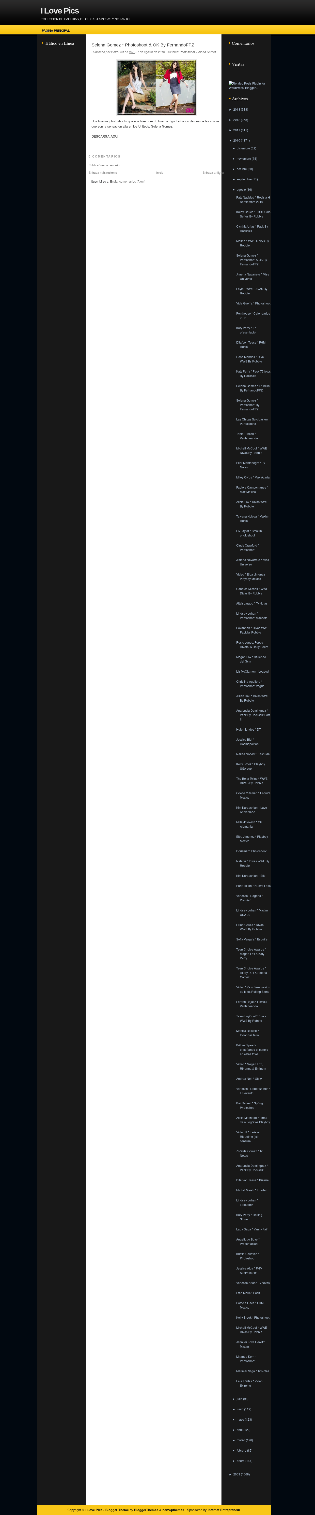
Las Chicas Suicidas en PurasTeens (252, 421)
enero (241, 1460)
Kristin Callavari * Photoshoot (247, 1256)
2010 (237, 140)
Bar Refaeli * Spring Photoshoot (249, 1105)
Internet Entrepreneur (224, 1510)
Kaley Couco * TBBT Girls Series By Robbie (253, 214)
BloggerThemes (146, 1510)
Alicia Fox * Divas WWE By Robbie (252, 504)
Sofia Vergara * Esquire (252, 939)
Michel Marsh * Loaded (251, 1190)
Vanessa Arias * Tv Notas (253, 1283)
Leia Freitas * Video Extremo (249, 1383)
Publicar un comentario (104, 165)
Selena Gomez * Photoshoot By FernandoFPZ (247, 404)
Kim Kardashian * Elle (251, 875)
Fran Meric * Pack (248, 1293)
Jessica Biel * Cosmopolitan (247, 741)
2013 (237, 109)
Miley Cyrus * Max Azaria (253, 477)
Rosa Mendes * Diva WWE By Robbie (250, 359)
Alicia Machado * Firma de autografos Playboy (253, 1119)
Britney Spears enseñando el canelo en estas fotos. (252, 1049)
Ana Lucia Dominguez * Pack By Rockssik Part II (253, 714)
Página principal (56, 30)
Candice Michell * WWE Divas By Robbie (252, 591)
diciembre (244, 148)
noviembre (244, 158)
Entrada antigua (213, 172)
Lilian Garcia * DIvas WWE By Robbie (250, 927)
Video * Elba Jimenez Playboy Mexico (250, 576)
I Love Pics (60, 10)
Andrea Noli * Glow (249, 1078)
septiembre (244, 179)
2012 (237, 119)
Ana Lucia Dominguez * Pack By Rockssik (252, 1167)
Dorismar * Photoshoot (251, 851)
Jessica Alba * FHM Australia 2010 (249, 1270)
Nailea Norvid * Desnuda (253, 754)
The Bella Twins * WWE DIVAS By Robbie (252, 780)
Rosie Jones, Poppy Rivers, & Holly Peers (252, 644)
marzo (241, 1440)
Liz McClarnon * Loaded (252, 671)
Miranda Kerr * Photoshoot (246, 1358)
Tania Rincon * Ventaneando (247, 436)
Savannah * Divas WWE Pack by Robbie (252, 630)
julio (240, 1399)
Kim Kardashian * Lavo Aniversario (251, 809)
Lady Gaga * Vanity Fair (252, 1229)
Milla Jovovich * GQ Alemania (249, 824)
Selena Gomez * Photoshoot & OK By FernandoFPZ (143, 45)
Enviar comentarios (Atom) (127, 181)
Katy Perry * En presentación (246, 330)
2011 (237, 130)
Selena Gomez (206, 52)
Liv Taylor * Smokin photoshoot (249, 533)
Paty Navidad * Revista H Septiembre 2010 (253, 199)
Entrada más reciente (103, 172)
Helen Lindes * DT (248, 729)
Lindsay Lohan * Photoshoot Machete (252, 615)
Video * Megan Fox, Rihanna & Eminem (251, 1066)
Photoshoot (187, 52)
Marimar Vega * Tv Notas (252, 1371)
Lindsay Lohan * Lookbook (247, 1202)
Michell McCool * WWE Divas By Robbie (251, 450)
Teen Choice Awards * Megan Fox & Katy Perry (251, 953)
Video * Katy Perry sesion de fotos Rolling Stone (253, 989)
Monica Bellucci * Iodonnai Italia (247, 1032)
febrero (242, 1450)
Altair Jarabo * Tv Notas (252, 603)
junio (240, 1409)
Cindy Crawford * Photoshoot (247, 547)
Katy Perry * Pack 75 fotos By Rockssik (253, 373)
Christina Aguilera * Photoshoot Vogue (250, 683)
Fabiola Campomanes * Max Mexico (252, 489)
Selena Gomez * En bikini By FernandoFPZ (253, 388)
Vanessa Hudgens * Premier (249, 898)
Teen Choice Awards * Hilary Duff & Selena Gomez (251, 972)
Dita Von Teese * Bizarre (252, 1180)
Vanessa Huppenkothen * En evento (253, 1090)
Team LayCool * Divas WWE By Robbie (251, 1018)
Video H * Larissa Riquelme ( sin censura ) (248, 1136)
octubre (242, 169)
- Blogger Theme (115, 1510)
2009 (237, 1474)
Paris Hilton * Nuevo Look (253, 885)
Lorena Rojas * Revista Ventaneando (251, 1003)
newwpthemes (173, 1510)
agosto (242, 189)
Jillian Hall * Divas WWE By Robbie (252, 698)
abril (240, 1430)
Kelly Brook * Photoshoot (252, 1317)
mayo (241, 1419)
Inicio (159, 172)
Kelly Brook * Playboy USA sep (250, 766)
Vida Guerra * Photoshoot (253, 303)
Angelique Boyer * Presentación (248, 1241)
